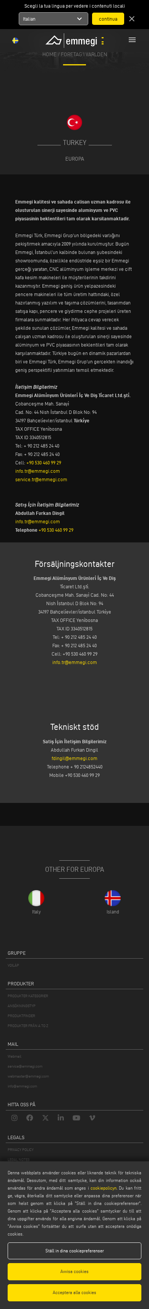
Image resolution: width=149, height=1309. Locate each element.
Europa (74, 159)
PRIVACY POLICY (21, 1150)
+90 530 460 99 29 (43, 462)
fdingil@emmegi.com (74, 758)
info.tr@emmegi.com (37, 471)
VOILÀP (13, 965)
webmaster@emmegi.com (28, 1076)
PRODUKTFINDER (21, 1016)
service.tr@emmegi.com (41, 479)
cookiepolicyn (103, 1187)
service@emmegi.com (25, 1066)
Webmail (14, 1056)
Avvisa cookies (74, 1271)
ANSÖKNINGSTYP (22, 1006)
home (49, 54)
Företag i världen (84, 54)
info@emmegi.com (22, 1086)
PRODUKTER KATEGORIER (28, 996)
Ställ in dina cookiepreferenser (74, 1250)
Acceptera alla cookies (74, 1292)
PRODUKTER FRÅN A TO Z (28, 1026)
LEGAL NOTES (18, 1160)
